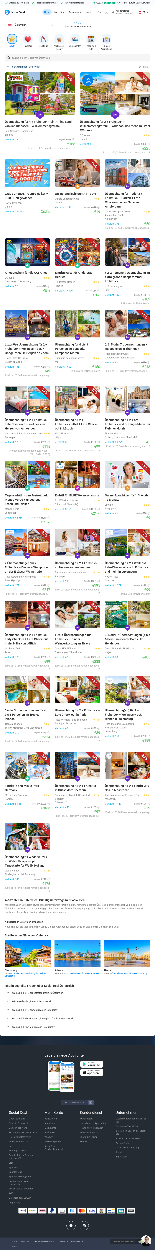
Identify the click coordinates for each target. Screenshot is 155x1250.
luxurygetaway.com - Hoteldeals (19, 1182)
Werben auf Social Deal (127, 1126)
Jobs (11, 1146)
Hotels (88, 12)
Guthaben (50, 1132)
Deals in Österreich (18, 1123)
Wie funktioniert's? (18, 1141)
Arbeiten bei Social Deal (127, 1138)
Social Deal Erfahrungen (21, 1188)
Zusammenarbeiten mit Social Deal (130, 1120)
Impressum (121, 1156)
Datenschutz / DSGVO (20, 1197)
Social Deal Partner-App (127, 1147)
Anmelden (50, 1123)
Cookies (14, 1246)
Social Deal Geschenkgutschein (54, 1147)
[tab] (77, 993)
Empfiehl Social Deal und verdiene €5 (21, 1157)
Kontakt (84, 1141)
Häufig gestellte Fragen (91, 1127)
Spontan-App (15, 1171)
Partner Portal (122, 1143)
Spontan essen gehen (20, 1176)
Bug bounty (15, 1202)
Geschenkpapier (53, 1141)
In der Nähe (59, 12)
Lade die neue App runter (93, 1123)
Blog (11, 1162)
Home (47, 12)
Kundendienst (87, 1118)
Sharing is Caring (17, 1150)
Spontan (13, 1167)
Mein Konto (50, 1127)
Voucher (49, 1136)
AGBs (11, 1193)
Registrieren (51, 1118)
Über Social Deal (17, 1118)
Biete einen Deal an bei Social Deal (130, 1132)
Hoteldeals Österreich (20, 1136)
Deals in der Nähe (18, 1127)
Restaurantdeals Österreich (23, 1132)
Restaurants (75, 12)
